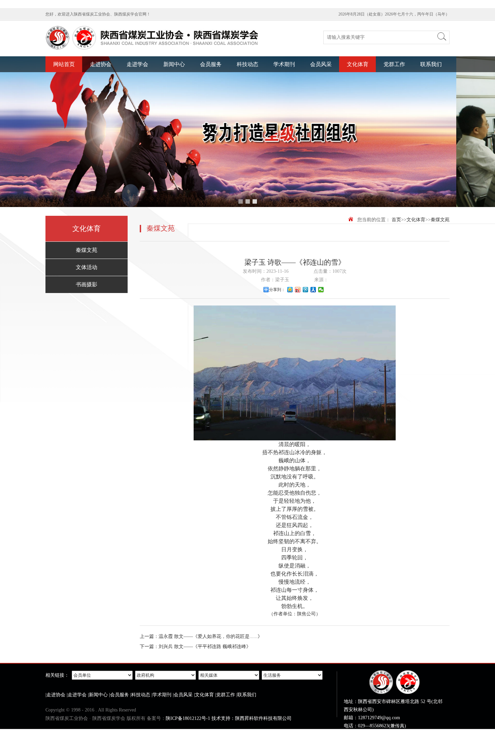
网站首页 (64, 64)
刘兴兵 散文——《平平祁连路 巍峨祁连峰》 (205, 646)
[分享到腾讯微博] (305, 289)
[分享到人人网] (313, 289)
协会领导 (100, 97)
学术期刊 (284, 64)
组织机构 (100, 108)
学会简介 (137, 77)
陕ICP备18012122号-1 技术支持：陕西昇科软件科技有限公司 (229, 718)
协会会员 (100, 129)
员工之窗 (320, 97)
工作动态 (174, 77)
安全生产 (320, 77)
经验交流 (210, 87)
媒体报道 (174, 108)
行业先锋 (210, 97)
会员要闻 (174, 97)
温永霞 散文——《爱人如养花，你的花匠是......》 (210, 636)
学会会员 (137, 129)
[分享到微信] (321, 289)
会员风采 (321, 64)
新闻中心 (174, 64)
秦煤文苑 (357, 77)
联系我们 (431, 64)
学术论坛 (247, 87)
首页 (396, 219)
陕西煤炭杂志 (284, 77)
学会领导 (137, 97)
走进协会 (100, 64)
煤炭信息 (210, 108)
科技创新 (247, 77)
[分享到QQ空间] (290, 289)
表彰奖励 (247, 97)
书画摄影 (357, 97)
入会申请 (100, 118)
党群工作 (394, 64)
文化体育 (357, 64)
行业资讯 (174, 87)
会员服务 (211, 64)
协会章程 (100, 87)
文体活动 (357, 87)
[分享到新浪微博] (298, 289)
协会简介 (100, 77)
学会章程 (137, 87)
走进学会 (137, 64)
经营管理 (320, 87)
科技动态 (247, 64)
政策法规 (210, 77)
